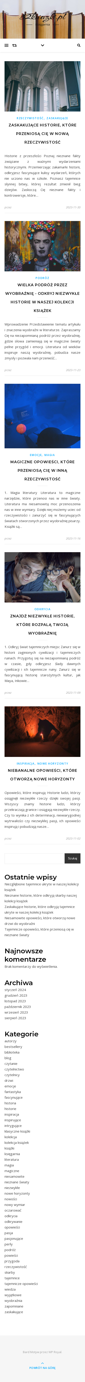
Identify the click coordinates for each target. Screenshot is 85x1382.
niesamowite (14, 1176)
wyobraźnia (13, 1300)
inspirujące (13, 1120)
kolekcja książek (17, 1142)
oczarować (13, 1210)
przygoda (12, 1261)
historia (10, 1103)
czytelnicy (12, 1075)
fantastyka (13, 1091)
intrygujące (13, 1125)
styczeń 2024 (15, 989)
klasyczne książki (17, 1131)
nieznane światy (17, 1182)
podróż (42, 278)
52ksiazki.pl (42, 16)
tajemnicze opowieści (21, 1283)
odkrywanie (13, 1221)
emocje (36, 455)
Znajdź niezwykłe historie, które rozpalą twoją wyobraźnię (42, 624)
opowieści (12, 1227)
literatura (12, 1159)
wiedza (10, 1289)
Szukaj (72, 858)
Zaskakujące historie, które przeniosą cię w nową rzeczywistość (43, 133)
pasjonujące (14, 1238)
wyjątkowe (13, 1295)
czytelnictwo (14, 1069)
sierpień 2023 (15, 1018)
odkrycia (42, 609)
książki (9, 1148)
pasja (9, 1233)
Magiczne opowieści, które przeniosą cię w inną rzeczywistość (42, 470)
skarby (10, 1272)
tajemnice (12, 1278)
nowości (11, 1199)
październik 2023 (18, 1006)
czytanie (11, 1063)
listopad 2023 (15, 1001)
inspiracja (26, 763)
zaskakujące (57, 118)
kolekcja (11, 1137)
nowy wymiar (15, 1204)
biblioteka (12, 1052)
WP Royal (55, 1352)
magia (49, 455)
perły (9, 1244)
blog (8, 1058)
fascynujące (14, 1097)
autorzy (11, 1041)
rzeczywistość (30, 118)
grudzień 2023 (16, 995)
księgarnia (12, 1154)
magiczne (12, 1170)
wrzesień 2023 (16, 1012)
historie (10, 1108)
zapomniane (14, 1306)
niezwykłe (12, 1187)
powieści (11, 1255)
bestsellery (13, 1046)
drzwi (9, 1080)
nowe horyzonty (52, 763)
